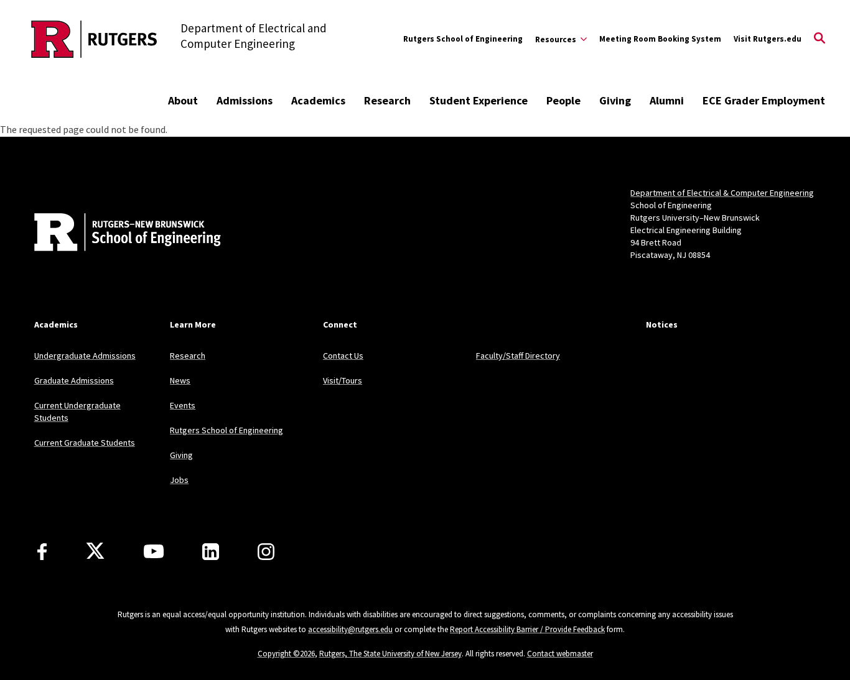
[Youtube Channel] (154, 551)
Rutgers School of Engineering (463, 39)
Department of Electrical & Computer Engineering (722, 192)
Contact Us (343, 355)
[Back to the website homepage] (94, 39)
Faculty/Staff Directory (518, 355)
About (183, 100)
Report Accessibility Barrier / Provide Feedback (527, 629)
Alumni (667, 100)
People (563, 100)
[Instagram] (266, 551)
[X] (95, 551)
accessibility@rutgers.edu (350, 629)
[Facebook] (42, 551)
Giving (615, 100)
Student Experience (478, 100)
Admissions (245, 100)
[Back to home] (116, 233)
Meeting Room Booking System (660, 39)
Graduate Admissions (74, 380)
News (180, 380)
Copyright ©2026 (286, 653)
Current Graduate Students (84, 442)
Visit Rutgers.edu (767, 39)
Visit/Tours (342, 380)
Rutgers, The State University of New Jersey (390, 653)
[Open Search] (819, 39)
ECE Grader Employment (764, 100)
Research (387, 100)
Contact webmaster (560, 653)
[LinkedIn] (210, 551)
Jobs (179, 479)
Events (182, 405)
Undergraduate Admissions (85, 355)
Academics (318, 100)
